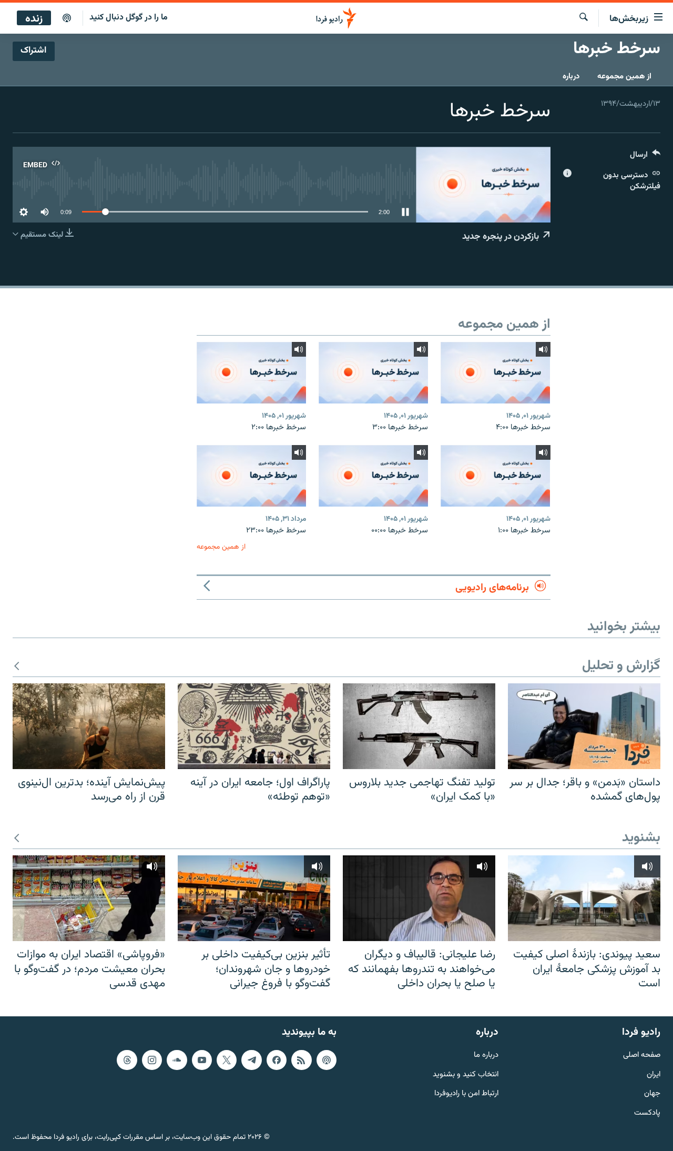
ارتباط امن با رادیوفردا (466, 1093)
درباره (571, 76)
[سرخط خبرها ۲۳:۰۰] (251, 476)
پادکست (647, 1113)
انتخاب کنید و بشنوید (465, 1074)
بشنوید (641, 838)
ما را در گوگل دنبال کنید (128, 17)
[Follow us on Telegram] (251, 1060)
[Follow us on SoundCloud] (177, 1060)
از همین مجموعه (624, 76)
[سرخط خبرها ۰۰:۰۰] (373, 476)
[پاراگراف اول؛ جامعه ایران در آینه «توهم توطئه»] (254, 726)
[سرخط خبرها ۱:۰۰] (495, 476)
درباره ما (486, 1055)
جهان (652, 1093)
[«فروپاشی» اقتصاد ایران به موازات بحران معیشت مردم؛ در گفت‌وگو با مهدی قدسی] (89, 898)
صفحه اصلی (641, 1055)
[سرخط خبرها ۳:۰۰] (373, 372)
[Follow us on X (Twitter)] (227, 1060)
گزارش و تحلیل (621, 666)
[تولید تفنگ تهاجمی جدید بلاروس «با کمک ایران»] (419, 726)
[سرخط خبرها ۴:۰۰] (495, 372)
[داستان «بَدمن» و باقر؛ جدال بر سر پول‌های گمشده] (584, 726)
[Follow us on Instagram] (152, 1060)
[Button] (645, 157)
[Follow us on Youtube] (202, 1060)
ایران (653, 1074)
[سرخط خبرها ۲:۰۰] (251, 372)
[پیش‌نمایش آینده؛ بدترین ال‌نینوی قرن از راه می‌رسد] (89, 726)
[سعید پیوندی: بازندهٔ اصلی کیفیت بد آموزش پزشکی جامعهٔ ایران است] (584, 898)
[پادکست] (67, 18)
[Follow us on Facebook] (277, 1060)
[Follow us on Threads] (127, 1060)
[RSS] (301, 1060)
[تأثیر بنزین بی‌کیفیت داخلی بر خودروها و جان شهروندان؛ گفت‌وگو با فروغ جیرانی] (254, 898)
